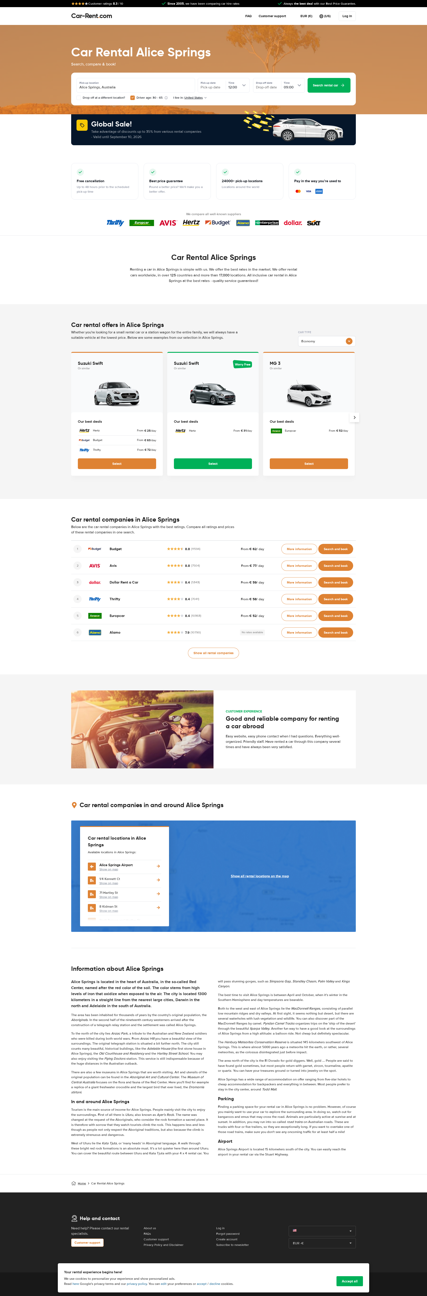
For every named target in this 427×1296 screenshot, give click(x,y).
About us (150, 1228)
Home (82, 1183)
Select (116, 463)
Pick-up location (89, 83)
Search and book (336, 549)
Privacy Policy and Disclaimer (163, 1245)
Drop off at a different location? (103, 98)
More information (299, 549)
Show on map (108, 869)
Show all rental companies (213, 653)
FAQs (147, 1234)
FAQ (248, 16)
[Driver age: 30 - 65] (132, 98)
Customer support (272, 16)
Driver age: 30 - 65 (150, 98)
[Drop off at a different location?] (79, 98)
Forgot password (228, 1234)
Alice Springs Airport (116, 864)
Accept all (350, 1281)
